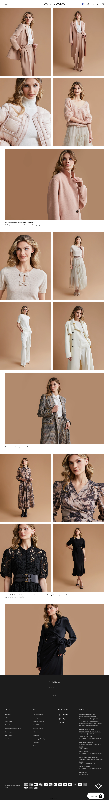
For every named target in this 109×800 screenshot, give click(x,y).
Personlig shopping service (13, 728)
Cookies (35, 746)
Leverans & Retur (38, 728)
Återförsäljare (9, 735)
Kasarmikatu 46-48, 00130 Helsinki (90, 731)
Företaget (8, 714)
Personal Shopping (38, 721)
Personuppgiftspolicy (39, 739)
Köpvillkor (36, 742)
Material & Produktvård (40, 725)
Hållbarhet (8, 718)
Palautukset (36, 732)
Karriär (7, 739)
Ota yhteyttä (8, 732)
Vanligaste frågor (38, 714)
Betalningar (36, 735)
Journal (7, 725)
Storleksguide (37, 718)
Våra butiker (9, 721)
